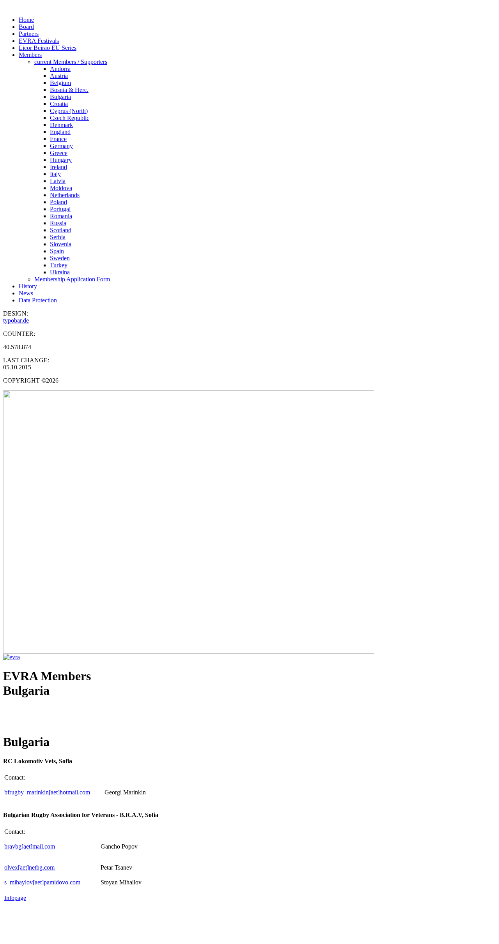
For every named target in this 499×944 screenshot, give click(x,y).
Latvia (57, 181)
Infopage (15, 898)
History (28, 286)
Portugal (60, 209)
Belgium (60, 82)
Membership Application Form (72, 279)
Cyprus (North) (69, 111)
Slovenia (60, 244)
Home (26, 19)
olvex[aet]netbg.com (29, 867)
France (58, 139)
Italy (55, 174)
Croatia (59, 104)
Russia (58, 223)
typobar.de (16, 320)
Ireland (58, 167)
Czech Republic (69, 118)
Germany (61, 146)
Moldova (61, 188)
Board (26, 26)
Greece (58, 153)
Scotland (60, 230)
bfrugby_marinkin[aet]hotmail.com (47, 792)
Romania (61, 216)
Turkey (58, 265)
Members (30, 54)
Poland (58, 202)
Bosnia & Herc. (69, 89)
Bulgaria (60, 97)
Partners (29, 33)
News (26, 293)
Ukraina (60, 272)
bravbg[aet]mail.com (29, 846)
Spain (57, 251)
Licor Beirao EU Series (47, 47)
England (60, 132)
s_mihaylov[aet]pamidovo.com (42, 882)
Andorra (60, 68)
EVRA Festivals (39, 40)
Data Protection (38, 300)
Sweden (60, 258)
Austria (59, 75)
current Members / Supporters (70, 61)
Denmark (61, 125)
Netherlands (65, 195)
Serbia (57, 237)
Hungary (61, 160)
